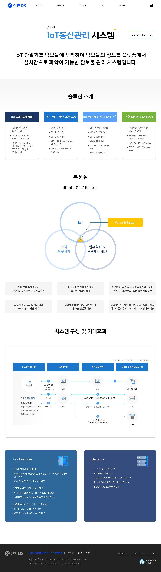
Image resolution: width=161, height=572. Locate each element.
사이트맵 (70, 552)
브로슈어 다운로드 (139, 35)
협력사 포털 (122, 553)
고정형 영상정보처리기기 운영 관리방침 (46, 552)
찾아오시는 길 (84, 552)
